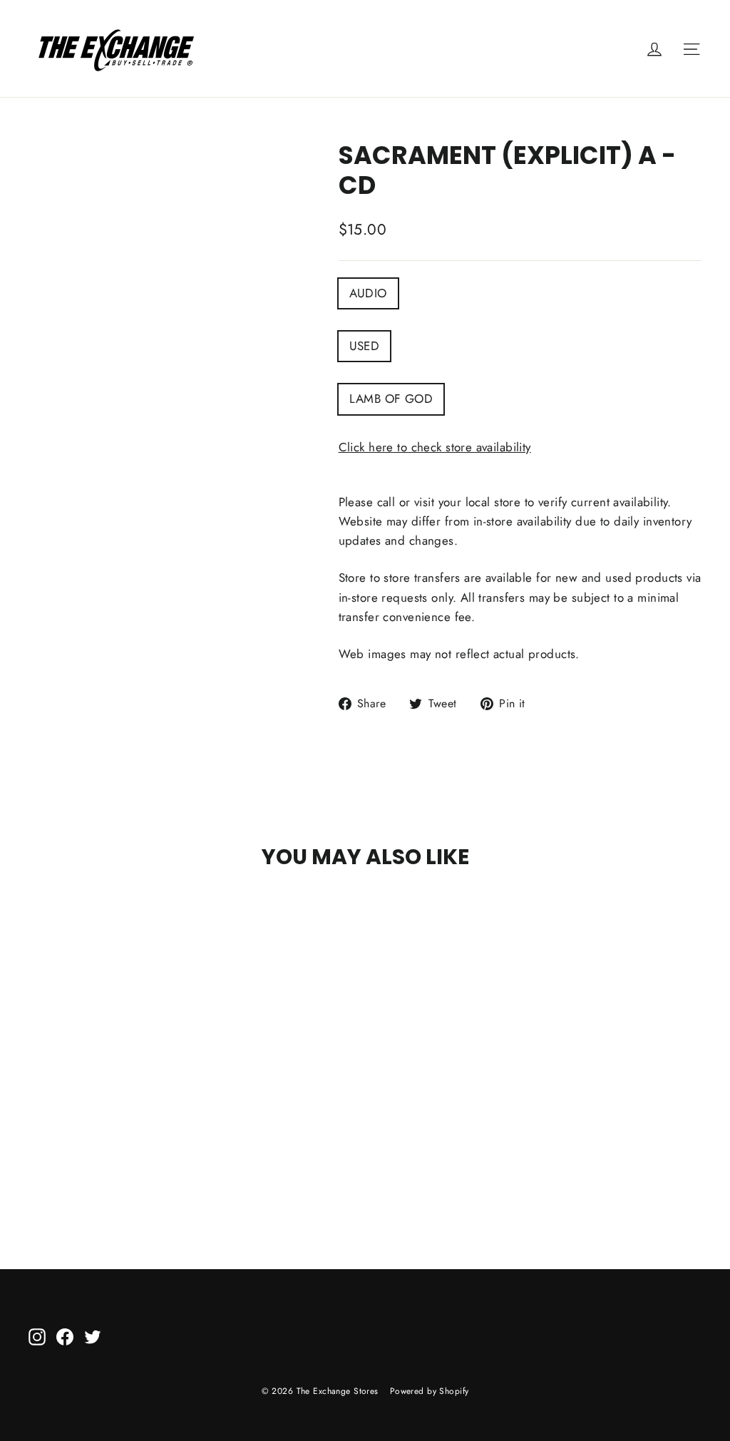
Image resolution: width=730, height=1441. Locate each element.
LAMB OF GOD (391, 398)
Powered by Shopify (429, 1391)
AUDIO (368, 293)
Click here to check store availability (435, 447)
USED (364, 345)
